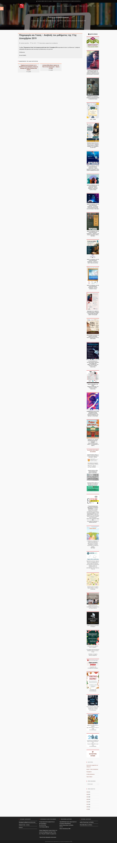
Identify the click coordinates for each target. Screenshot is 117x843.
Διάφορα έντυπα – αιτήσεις (24, 824)
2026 (87, 792)
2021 (87, 804)
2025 (87, 794)
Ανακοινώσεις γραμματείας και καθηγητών (48, 43)
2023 (87, 799)
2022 (87, 801)
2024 (87, 796)
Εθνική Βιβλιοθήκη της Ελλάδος (86, 824)
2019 (87, 809)
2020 (87, 806)
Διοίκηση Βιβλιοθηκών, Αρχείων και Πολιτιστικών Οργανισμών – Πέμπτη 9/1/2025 (50, 67)
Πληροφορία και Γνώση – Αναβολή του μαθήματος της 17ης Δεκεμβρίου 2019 (71, 20)
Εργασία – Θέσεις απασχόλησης (92, 769)
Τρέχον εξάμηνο (89, 776)
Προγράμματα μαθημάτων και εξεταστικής (27, 822)
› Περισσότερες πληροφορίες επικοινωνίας (47, 837)
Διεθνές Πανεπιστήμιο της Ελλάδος (87, 822)
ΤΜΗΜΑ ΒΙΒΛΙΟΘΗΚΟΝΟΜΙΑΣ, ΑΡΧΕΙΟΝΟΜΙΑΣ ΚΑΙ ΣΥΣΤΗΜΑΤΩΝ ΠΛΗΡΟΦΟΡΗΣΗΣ (67, 1)
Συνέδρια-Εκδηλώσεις (91, 774)
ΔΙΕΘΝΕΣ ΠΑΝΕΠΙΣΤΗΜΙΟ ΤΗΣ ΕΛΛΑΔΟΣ (45, 1)
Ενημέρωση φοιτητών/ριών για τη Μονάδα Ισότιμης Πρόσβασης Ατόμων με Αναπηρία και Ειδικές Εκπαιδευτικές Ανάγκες (28, 67)
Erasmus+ (21, 827)
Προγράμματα (89, 771)
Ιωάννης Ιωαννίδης (25, 43)
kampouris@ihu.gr (45, 826)
